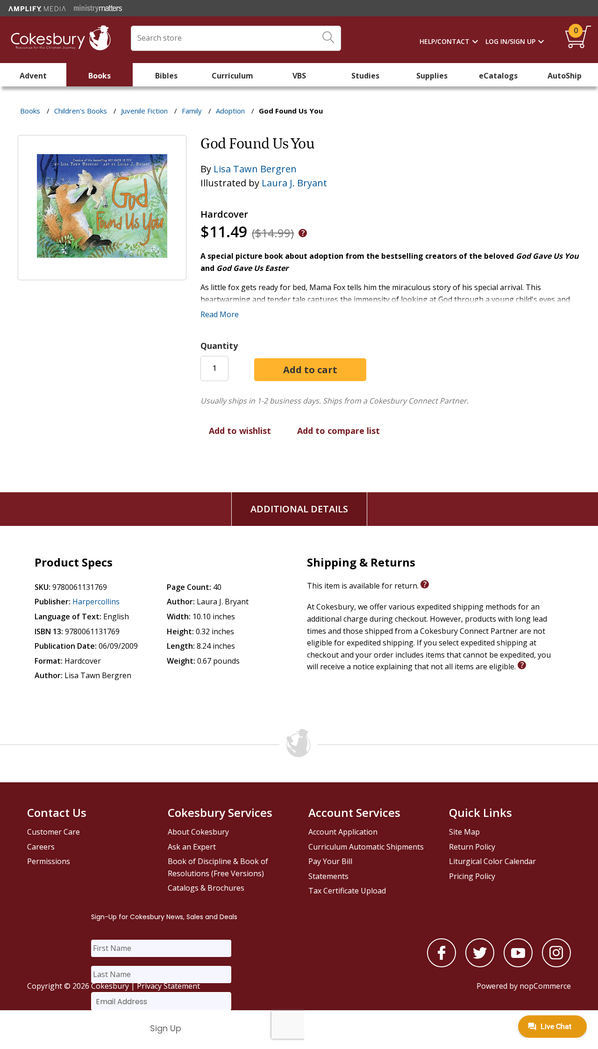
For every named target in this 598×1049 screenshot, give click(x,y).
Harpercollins (96, 601)
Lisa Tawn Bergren (255, 169)
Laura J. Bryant (294, 183)
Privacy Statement (168, 986)
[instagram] (556, 964)
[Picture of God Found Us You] (102, 274)
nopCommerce (545, 986)
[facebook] (441, 964)
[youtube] (518, 964)
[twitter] (479, 964)
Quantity (219, 345)
